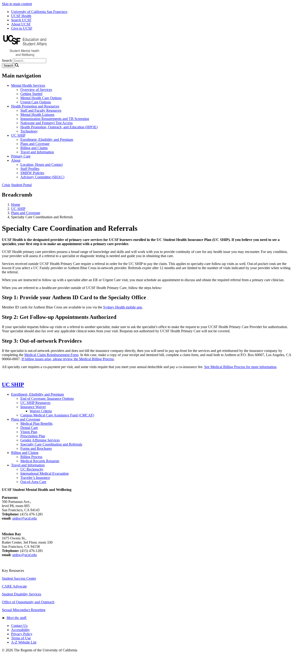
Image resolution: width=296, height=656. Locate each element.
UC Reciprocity (31, 469)
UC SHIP (18, 135)
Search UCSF (21, 20)
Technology (29, 131)
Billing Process (31, 457)
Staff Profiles (29, 169)
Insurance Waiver (33, 407)
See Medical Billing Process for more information (240, 367)
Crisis (6, 185)
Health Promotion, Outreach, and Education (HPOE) (59, 127)
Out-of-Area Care (33, 482)
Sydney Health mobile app (122, 307)
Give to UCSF (21, 28)
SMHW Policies (32, 173)
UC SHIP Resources (35, 403)
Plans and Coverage (34, 144)
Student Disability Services (21, 594)
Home (15, 204)
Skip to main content (17, 4)
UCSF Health (21, 16)
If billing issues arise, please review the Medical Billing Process (68, 359)
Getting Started (31, 94)
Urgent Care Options (35, 102)
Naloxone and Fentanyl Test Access (46, 123)
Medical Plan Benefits (36, 423)
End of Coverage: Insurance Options (47, 398)
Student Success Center (19, 578)
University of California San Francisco (39, 12)
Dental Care (29, 428)
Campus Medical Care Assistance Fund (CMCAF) (57, 415)
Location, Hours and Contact (41, 164)
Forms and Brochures (36, 448)
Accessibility (20, 630)
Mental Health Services (28, 85)
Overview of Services (36, 90)
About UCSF (21, 24)
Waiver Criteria (41, 411)
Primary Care (21, 156)
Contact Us (19, 626)
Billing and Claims (34, 148)
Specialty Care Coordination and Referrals (51, 444)
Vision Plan (28, 432)
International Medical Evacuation (44, 473)
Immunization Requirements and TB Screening (54, 119)
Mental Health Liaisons (37, 115)
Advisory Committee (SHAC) (42, 177)
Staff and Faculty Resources (40, 110)
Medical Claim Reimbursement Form (51, 355)
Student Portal (21, 185)
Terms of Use (21, 638)
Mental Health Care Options (41, 98)
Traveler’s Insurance (35, 478)
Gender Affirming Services (40, 440)
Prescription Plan (32, 436)
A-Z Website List (23, 642)
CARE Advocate (14, 586)
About (15, 160)
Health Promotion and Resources (35, 106)
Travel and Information (37, 152)
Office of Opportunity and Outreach (28, 602)
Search (7, 60)
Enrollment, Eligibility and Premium (46, 140)
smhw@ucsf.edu (24, 518)
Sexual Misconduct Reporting (23, 610)
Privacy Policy (21, 634)
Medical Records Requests (39, 461)
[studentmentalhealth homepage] (25, 56)
